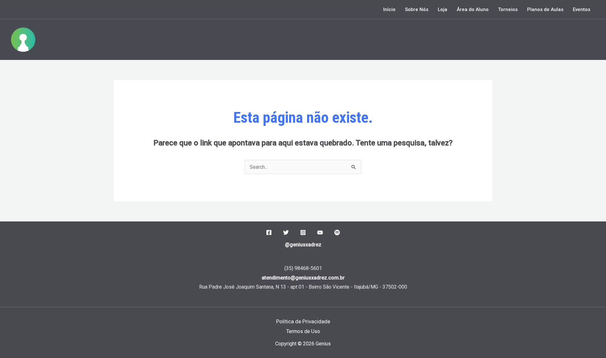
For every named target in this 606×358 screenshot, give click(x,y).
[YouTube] (320, 232)
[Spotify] (337, 232)
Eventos (581, 9)
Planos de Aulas (545, 9)
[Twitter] (286, 232)
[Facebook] (269, 232)
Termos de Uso (303, 331)
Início (389, 9)
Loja (442, 9)
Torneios (508, 9)
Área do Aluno (473, 9)
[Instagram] (303, 232)
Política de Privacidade (303, 321)
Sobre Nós (416, 9)
